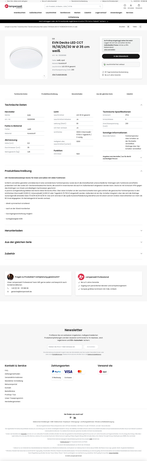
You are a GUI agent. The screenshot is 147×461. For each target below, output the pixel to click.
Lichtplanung (73, 17)
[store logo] (13, 6)
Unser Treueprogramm (14, 398)
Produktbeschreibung (50, 94)
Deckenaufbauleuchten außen (37, 27)
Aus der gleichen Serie (104, 94)
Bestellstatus (10, 391)
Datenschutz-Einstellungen (41, 422)
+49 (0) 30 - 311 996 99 (140, 1)
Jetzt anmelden (109, 50)
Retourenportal (11, 384)
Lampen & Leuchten (11, 27)
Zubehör (130, 94)
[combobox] (74, 6)
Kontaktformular (57, 354)
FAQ (6, 370)
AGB (52, 422)
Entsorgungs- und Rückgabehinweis (83, 422)
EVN (53, 39)
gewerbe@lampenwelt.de (21, 291)
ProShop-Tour (10, 395)
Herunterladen (77, 94)
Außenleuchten (22, 27)
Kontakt (8, 388)
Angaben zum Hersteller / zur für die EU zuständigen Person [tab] (117, 157)
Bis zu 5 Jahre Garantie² (49, 1)
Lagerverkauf (100, 12)
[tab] (73, 105)
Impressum (66, 422)
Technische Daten (20, 94)
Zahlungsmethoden (12, 374)
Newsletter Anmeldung (14, 381)
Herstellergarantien (12, 401)
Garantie (23, 434)
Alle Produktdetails (59, 74)
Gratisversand (64, 442)
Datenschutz (58, 422)
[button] (44, 75)
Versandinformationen (14, 377)
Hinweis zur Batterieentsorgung (104, 422)
